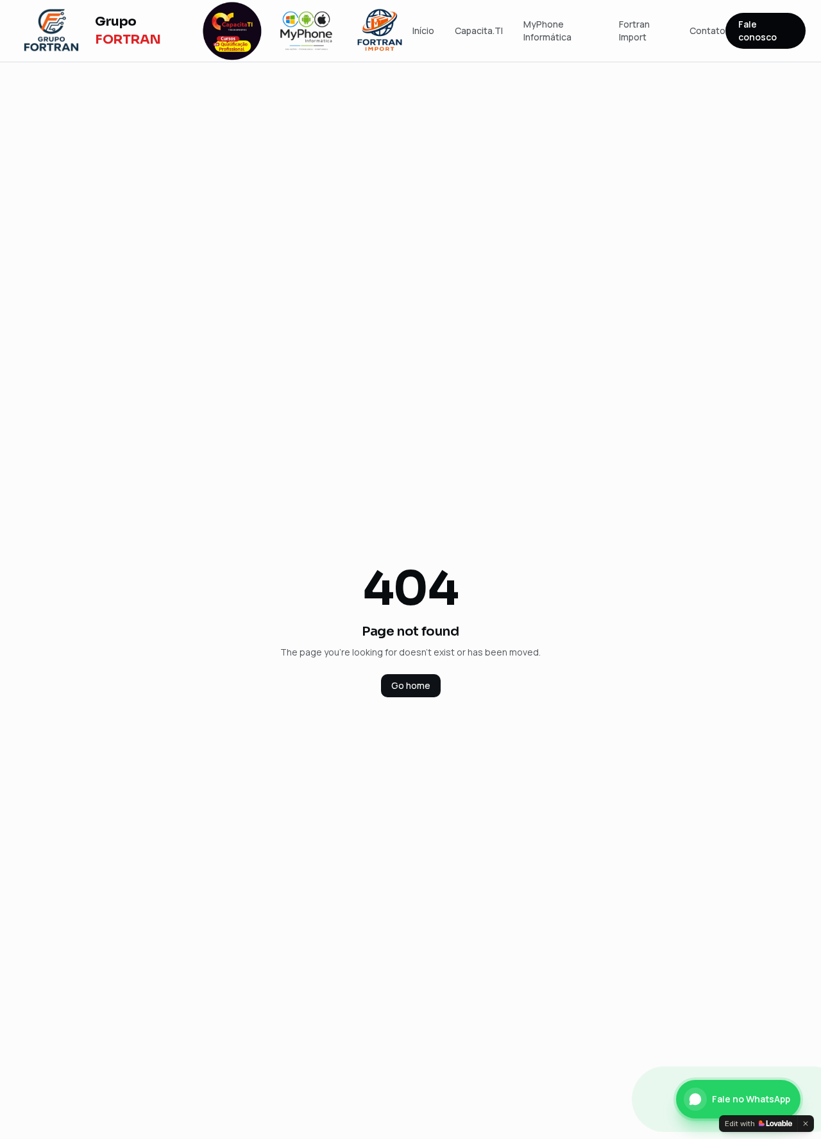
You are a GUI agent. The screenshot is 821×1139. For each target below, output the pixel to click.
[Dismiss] (805, 1123)
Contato (707, 30)
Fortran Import (634, 30)
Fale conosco (757, 30)
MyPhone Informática (547, 30)
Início (423, 30)
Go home (410, 685)
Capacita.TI (479, 30)
